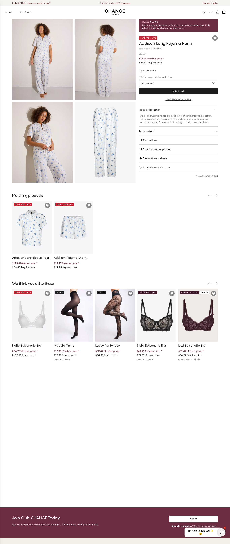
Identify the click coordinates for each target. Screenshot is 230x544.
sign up (154, 25)
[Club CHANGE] (217, 12)
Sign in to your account (205, 526)
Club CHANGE (18, 3)
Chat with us (150, 140)
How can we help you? (39, 3)
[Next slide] (216, 195)
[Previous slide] (210, 195)
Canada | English (210, 3)
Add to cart (178, 91)
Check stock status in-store (178, 99)
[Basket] (224, 12)
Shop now (125, 3)
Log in (145, 25)
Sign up (193, 518)
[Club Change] (210, 12)
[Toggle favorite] (215, 38)
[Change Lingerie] (115, 12)
